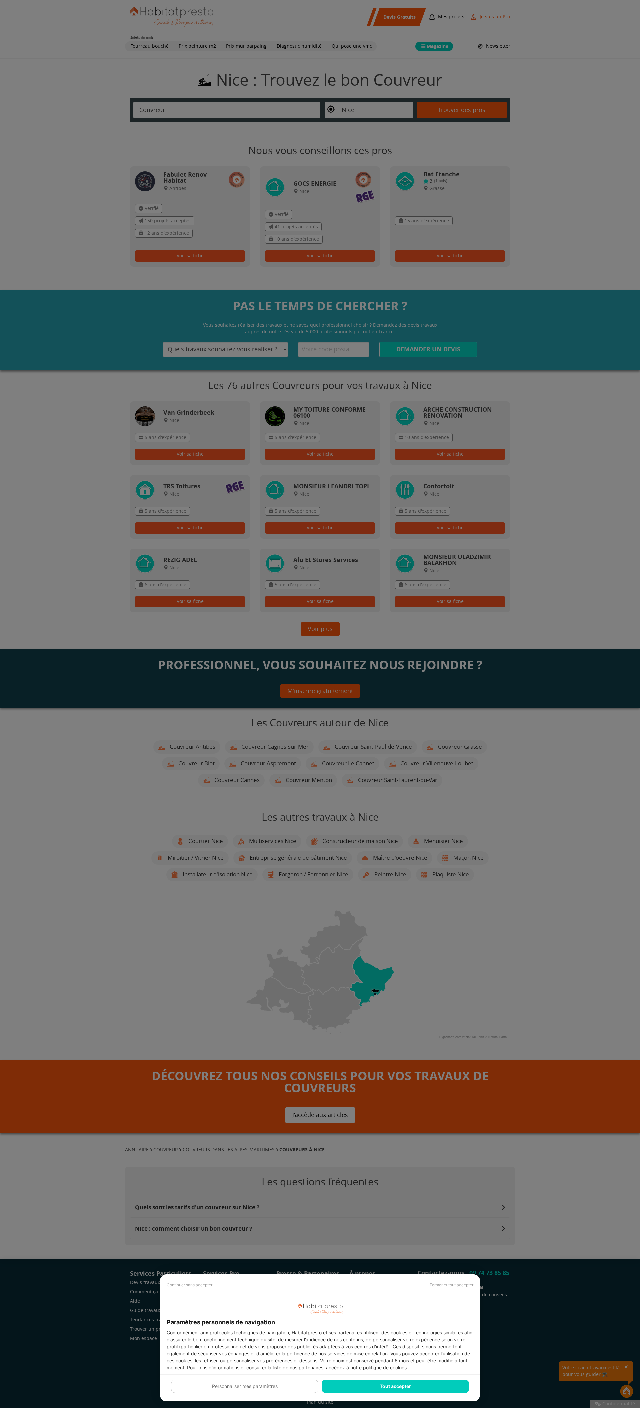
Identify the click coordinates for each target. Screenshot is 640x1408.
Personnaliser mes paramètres (245, 1386)
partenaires (349, 1332)
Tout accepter (395, 1386)
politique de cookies (385, 1367)
